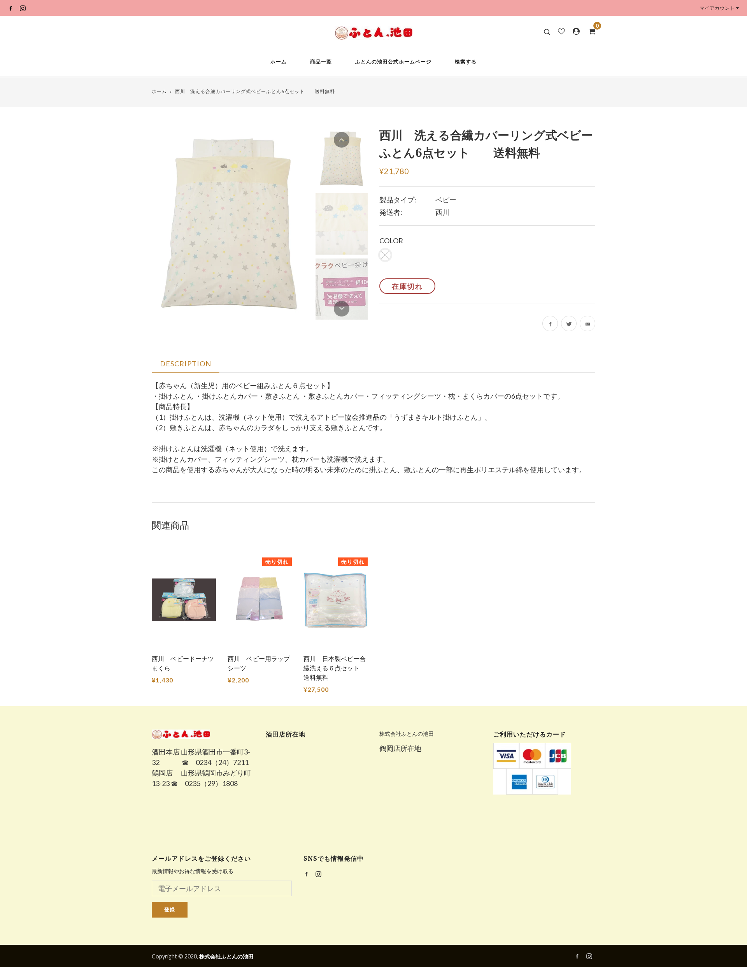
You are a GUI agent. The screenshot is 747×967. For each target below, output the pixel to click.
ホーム (278, 61)
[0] (589, 31)
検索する (466, 61)
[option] (230, 223)
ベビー (445, 199)
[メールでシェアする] (587, 323)
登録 (169, 909)
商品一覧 (321, 61)
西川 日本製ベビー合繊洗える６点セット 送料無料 (334, 668)
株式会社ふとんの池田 (406, 733)
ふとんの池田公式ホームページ (393, 61)
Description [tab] (185, 363)
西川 (442, 212)
